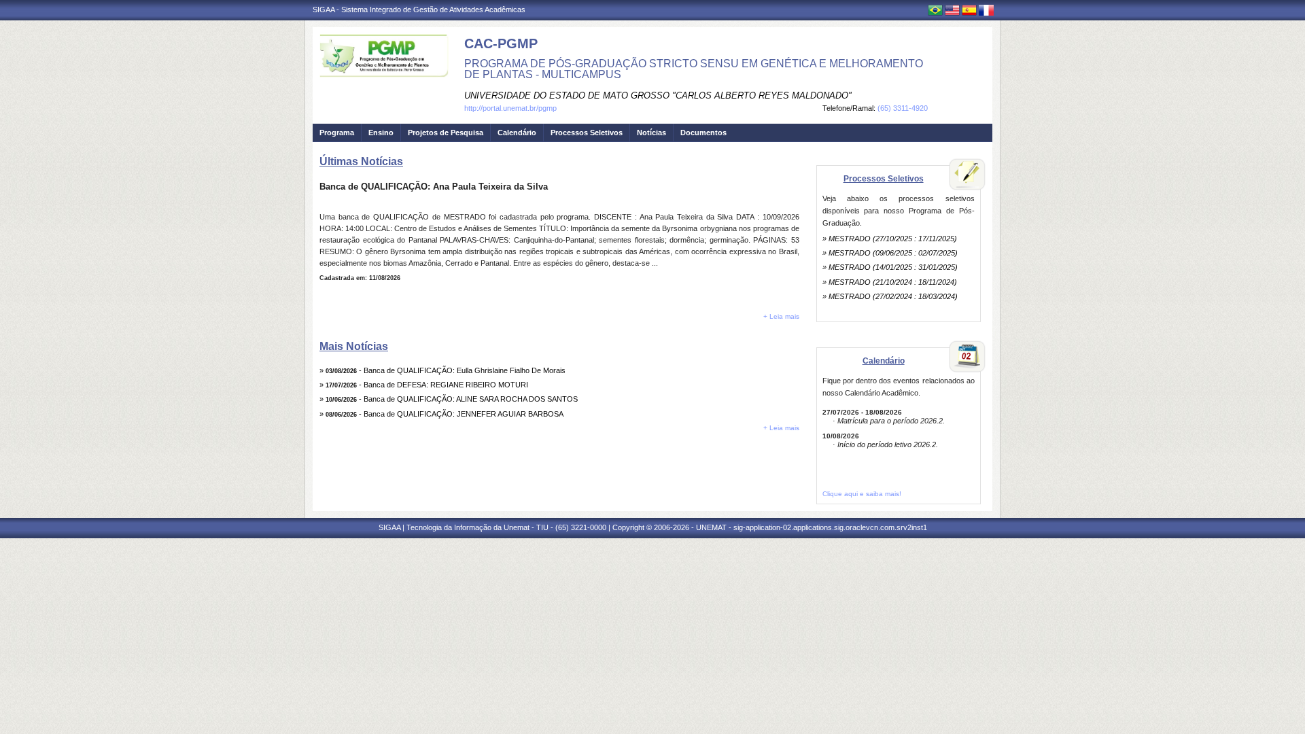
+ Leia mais (781, 316)
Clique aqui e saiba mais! (861, 493)
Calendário (517, 132)
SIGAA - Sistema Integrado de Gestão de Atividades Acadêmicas (419, 9)
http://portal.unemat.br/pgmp (510, 108)
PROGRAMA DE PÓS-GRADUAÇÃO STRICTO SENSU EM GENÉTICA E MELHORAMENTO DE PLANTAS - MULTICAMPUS (693, 69)
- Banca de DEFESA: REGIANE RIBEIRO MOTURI (427, 385)
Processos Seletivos (587, 132)
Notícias (651, 132)
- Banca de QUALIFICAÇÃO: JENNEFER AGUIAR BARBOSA (444, 414)
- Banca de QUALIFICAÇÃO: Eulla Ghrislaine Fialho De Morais (446, 370)
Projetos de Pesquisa (445, 132)
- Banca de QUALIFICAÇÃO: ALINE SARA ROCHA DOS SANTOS (452, 399)
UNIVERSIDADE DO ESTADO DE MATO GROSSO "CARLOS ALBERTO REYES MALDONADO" (658, 95)
